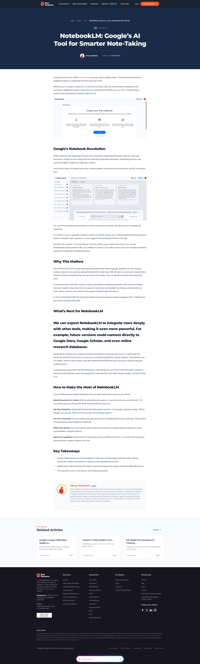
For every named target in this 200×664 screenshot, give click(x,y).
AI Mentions (94, 4)
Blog (142, 583)
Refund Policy (158, 648)
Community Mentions (70, 604)
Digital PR (109, 4)
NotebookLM (83, 77)
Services (67, 575)
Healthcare (92, 604)
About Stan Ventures (122, 580)
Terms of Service (125, 648)
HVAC (91, 593)
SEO (85, 21)
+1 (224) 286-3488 (43, 608)
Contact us (118, 587)
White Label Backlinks (79, 4)
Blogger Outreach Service (71, 593)
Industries (93, 575)
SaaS (90, 611)
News (79, 21)
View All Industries (95, 617)
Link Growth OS (64, 4)
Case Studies (125, 4)
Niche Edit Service (68, 600)
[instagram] (155, 610)
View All (156, 530)
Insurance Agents (94, 607)
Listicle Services (68, 590)
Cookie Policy (148, 648)
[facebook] (142, 610)
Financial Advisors (95, 590)
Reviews (144, 580)
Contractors (93, 583)
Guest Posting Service (70, 597)
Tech (90, 614)
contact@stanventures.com (46, 606)
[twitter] (147, 610)
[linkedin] (151, 610)
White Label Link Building (71, 583)
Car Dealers (92, 580)
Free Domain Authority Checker (151, 593)
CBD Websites (93, 587)
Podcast (144, 590)
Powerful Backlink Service (71, 587)
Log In (137, 4)
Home (72, 21)
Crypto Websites (94, 597)
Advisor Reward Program (123, 590)
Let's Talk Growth (148, 4)
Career (117, 583)
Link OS (65, 580)
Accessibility (137, 648)
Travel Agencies (94, 600)
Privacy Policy (113, 648)
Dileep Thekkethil (92, 56)
